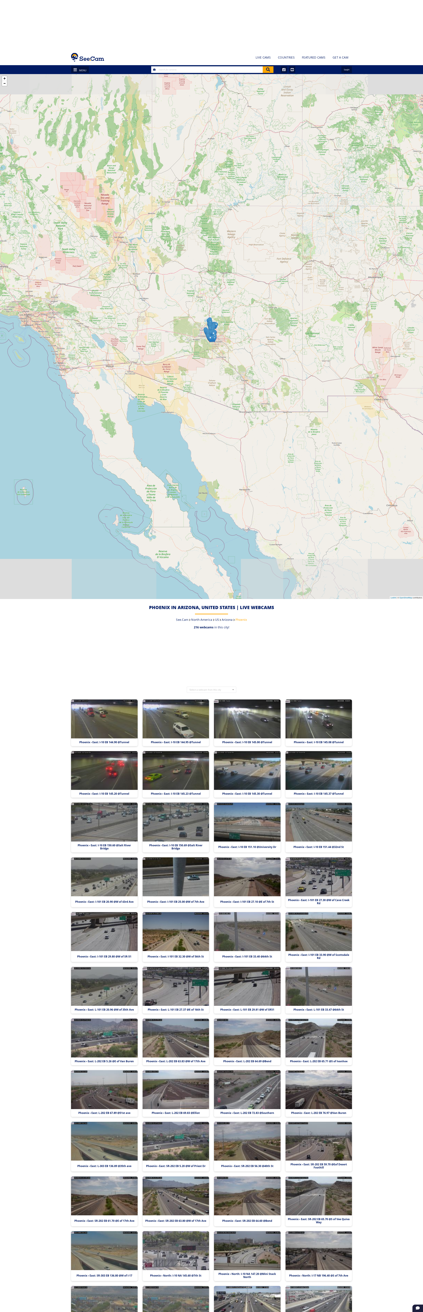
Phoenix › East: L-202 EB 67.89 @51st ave (104, 1113)
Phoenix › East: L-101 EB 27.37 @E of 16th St (176, 1009)
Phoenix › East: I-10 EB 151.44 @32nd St (318, 847)
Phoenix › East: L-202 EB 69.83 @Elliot (176, 1113)
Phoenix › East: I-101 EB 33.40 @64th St (247, 956)
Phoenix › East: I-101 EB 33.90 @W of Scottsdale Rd (318, 956)
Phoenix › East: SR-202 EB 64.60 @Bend (247, 1220)
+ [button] (4, 78)
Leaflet (393, 597)
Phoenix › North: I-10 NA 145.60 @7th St (175, 1275)
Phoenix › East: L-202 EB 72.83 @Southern (247, 1113)
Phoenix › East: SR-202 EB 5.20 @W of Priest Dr (176, 1166)
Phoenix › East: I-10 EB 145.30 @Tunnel (247, 793)
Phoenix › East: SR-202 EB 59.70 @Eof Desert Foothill (318, 1166)
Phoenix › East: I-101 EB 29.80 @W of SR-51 (104, 956)
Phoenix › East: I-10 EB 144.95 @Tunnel (176, 742)
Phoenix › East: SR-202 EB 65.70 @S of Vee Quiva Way (319, 1221)
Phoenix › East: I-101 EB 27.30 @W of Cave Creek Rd (318, 902)
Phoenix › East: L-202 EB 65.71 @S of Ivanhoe (318, 1061)
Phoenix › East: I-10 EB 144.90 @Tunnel (104, 742)
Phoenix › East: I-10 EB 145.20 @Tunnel (104, 793)
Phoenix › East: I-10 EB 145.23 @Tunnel (176, 793)
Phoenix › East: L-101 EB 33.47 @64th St (318, 1009)
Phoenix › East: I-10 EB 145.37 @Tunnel (319, 793)
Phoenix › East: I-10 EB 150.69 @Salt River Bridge (175, 847)
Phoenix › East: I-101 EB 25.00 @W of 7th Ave (175, 901)
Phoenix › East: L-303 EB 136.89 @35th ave (104, 1166)
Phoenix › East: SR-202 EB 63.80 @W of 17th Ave (175, 1220)
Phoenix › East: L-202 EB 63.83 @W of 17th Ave (175, 1061)
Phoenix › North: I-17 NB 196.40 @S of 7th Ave (318, 1275)
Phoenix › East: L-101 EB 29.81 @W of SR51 (247, 1009)
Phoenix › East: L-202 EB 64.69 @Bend (247, 1061)
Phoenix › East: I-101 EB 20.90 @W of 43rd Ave (104, 901)
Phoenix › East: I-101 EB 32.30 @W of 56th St (176, 956)
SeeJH (346, 69)
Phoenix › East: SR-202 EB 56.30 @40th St (247, 1166)
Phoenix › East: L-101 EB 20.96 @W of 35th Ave (104, 1009)
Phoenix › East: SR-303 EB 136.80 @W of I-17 (104, 1275)
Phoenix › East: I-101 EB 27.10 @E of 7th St (247, 901)
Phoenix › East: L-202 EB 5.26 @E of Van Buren (104, 1061)
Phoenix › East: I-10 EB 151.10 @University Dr (247, 847)
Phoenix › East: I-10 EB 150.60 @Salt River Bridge (104, 847)
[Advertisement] (211, 25)
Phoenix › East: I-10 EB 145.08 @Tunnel (319, 742)
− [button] (4, 83)
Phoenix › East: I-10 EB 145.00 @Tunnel (247, 742)
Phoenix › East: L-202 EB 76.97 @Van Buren (318, 1113)
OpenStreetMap (405, 597)
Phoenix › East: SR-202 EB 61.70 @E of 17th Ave (104, 1220)
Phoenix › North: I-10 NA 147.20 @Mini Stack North (247, 1275)
